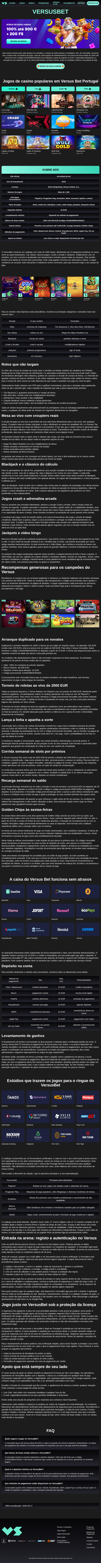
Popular (12, 89)
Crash (61, 89)
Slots (86, 89)
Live (36, 89)
